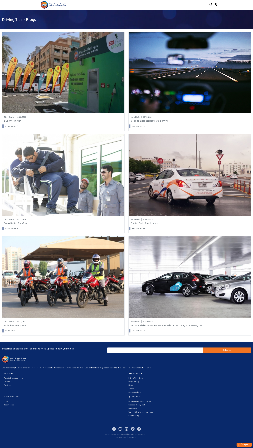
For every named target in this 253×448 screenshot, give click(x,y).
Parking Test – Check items (144, 223)
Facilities (7, 385)
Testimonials (9, 405)
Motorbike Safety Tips (15, 325)
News (130, 385)
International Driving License (139, 401)
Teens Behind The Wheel (16, 223)
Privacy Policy (121, 437)
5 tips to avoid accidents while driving (150, 121)
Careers (7, 382)
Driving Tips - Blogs (135, 378)
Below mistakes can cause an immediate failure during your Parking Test (167, 325)
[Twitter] (133, 429)
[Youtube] (120, 429)
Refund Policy (133, 416)
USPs (6, 401)
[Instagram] (126, 429)
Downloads (132, 409)
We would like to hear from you (140, 412)
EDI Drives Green (12, 121)
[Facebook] (114, 429)
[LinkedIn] (139, 429)
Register (246, 445)
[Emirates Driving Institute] (53, 5)
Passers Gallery (134, 392)
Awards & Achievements (13, 378)
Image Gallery (133, 382)
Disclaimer (133, 437)
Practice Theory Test (136, 405)
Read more (10, 126)
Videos (131, 389)
